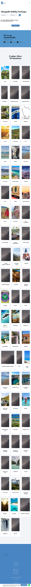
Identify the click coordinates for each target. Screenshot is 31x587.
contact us (16, 565)
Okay (27, 585)
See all (15, 25)
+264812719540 (16, 579)
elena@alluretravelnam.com (16, 577)
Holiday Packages (16, 563)
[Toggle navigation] (29, 2)
